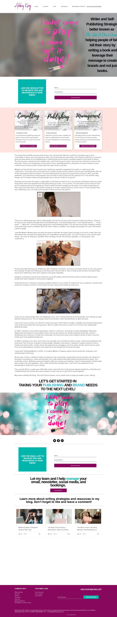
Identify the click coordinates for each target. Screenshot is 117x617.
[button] (64, 6)
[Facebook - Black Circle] (58, 440)
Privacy (17, 595)
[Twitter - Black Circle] (54, 440)
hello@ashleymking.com (56, 612)
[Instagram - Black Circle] (62, 440)
